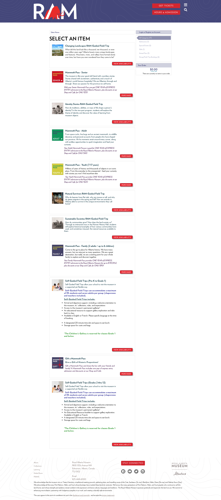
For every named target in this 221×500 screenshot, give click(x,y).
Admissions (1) (144, 42)
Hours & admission (166, 12)
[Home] (55, 1)
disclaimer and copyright (81, 495)
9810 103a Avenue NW (82, 465)
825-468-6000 (79, 479)
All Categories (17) (145, 38)
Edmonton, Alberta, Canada (83, 468)
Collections (38, 466)
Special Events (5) (145, 45)
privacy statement (108, 495)
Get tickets (166, 5)
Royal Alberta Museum (81, 462)
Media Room (38, 473)
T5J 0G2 (76, 471)
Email (74, 476)
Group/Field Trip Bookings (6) (149, 57)
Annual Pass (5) (144, 53)
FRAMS (36, 477)
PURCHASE (126, 95)
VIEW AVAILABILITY (122, 64)
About (36, 462)
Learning (37, 470)
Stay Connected (133, 463)
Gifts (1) (142, 49)
